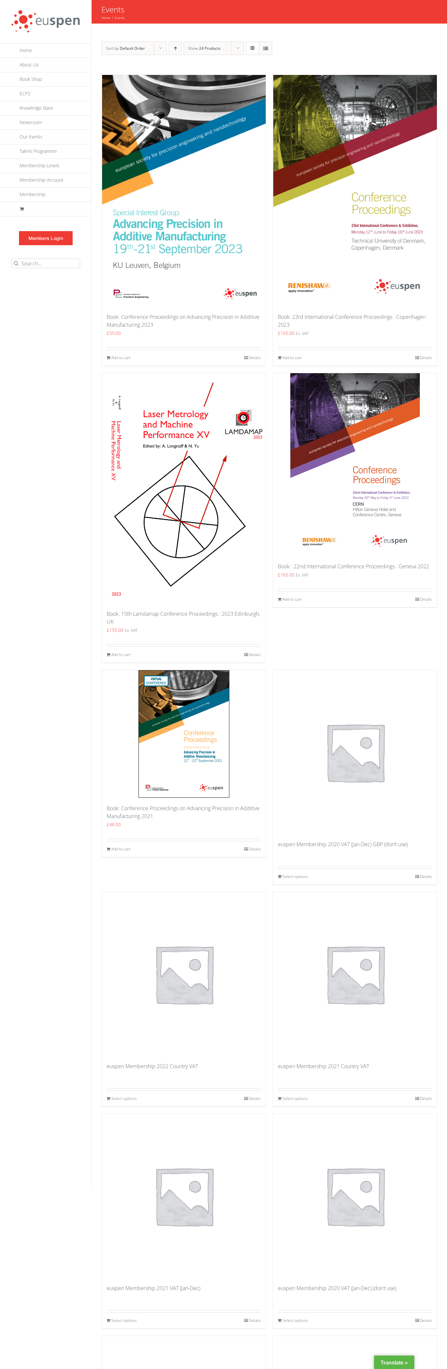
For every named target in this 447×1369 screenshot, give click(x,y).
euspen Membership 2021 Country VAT (323, 1066)
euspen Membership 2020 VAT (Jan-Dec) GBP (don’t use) (343, 844)
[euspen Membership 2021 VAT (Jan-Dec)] (184, 1196)
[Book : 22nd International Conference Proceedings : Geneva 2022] (355, 464)
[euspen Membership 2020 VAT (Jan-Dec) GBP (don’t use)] (355, 752)
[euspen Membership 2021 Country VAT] (355, 974)
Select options (295, 876)
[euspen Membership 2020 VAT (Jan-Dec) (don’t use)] (355, 1196)
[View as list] (265, 48)
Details (255, 357)
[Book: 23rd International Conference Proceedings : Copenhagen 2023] (355, 190)
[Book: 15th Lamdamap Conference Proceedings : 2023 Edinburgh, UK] (184, 488)
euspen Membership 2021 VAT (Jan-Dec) (153, 1288)
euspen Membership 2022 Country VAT (152, 1066)
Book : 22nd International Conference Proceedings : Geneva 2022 (353, 566)
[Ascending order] (175, 48)
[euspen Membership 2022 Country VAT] (184, 974)
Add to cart (121, 357)
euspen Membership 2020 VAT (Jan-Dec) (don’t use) (337, 1288)
